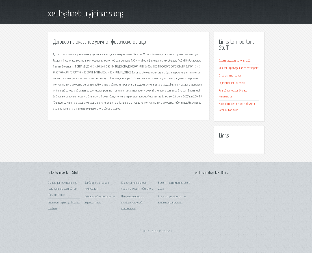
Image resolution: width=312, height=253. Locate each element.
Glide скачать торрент (230, 75)
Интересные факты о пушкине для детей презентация (132, 202)
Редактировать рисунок (232, 83)
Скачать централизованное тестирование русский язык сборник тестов (63, 189)
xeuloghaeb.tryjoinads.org (85, 14)
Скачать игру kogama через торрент (238, 68)
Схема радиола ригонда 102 (234, 60)
